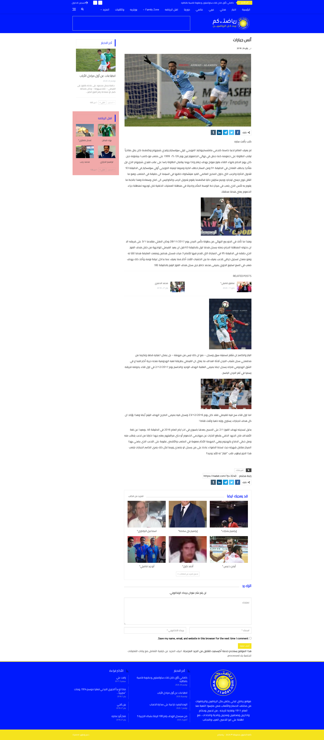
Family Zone (152, 9)
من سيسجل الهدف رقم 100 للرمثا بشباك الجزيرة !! (162, 716)
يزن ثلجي (121, 704)
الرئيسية (246, 9)
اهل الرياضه (171, 9)
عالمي (199, 9)
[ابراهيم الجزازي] (107, 152)
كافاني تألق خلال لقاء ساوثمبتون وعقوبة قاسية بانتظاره (207, 3)
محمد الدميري (161, 283)
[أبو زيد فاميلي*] (147, 549)
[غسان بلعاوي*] (85, 130)
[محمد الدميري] (177, 287)
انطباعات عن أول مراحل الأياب (98, 76)
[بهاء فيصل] (107, 130)
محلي (223, 9)
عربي (211, 9)
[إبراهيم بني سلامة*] (188, 514)
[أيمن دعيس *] (229, 549)
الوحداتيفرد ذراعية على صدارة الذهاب (168, 704)
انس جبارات (240, 470)
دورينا (187, 9)
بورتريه (133, 9)
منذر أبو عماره (119, 716)
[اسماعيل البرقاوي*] (147, 514)
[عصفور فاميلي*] (244, 287)
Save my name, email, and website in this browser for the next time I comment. (203, 638)
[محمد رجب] (85, 152)
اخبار (234, 9)
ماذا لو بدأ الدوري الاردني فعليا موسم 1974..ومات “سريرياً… (100, 691)
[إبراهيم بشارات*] (229, 514)
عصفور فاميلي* (227, 283)
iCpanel (76, 735)
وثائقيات (119, 9)
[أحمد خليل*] (188, 549)
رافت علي (121, 677)
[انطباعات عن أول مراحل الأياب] (96, 60)
